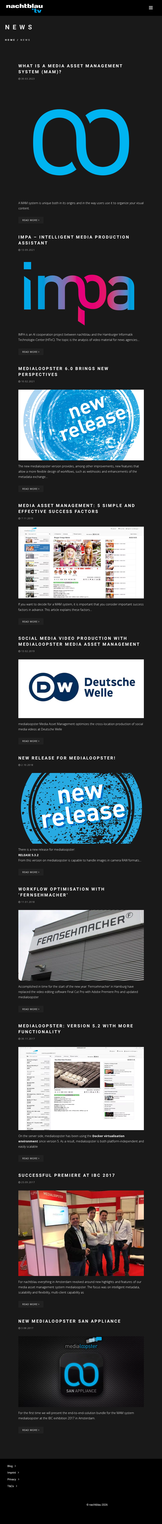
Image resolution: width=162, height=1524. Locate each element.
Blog (10, 1466)
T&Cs (10, 1486)
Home (10, 40)
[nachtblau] (24, 7)
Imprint (11, 1472)
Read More (30, 220)
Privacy (11, 1479)
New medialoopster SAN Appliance (69, 1321)
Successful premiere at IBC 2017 (66, 1175)
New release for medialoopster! (67, 758)
